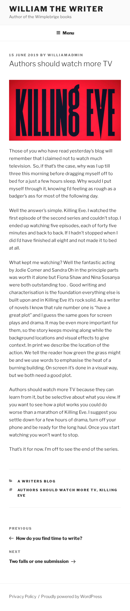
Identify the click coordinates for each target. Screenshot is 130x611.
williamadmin (65, 55)
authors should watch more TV (57, 490)
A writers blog (37, 481)
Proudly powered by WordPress (71, 596)
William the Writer (56, 9)
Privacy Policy (22, 596)
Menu (68, 32)
